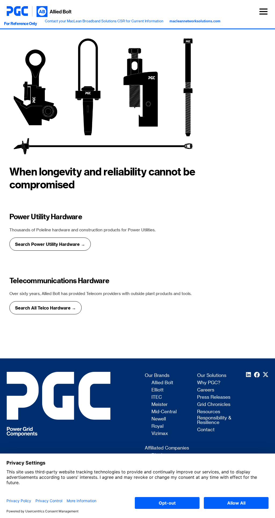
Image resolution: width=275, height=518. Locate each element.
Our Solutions (211, 375)
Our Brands (157, 375)
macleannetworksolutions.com (194, 21)
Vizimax (159, 433)
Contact (206, 429)
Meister (159, 404)
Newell (158, 418)
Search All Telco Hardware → (45, 307)
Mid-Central (164, 411)
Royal (157, 426)
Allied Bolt (162, 382)
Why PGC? (208, 382)
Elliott (157, 389)
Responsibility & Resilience (214, 420)
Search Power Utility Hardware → (50, 244)
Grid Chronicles (213, 404)
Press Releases (213, 397)
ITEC (156, 397)
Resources (208, 411)
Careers (205, 389)
